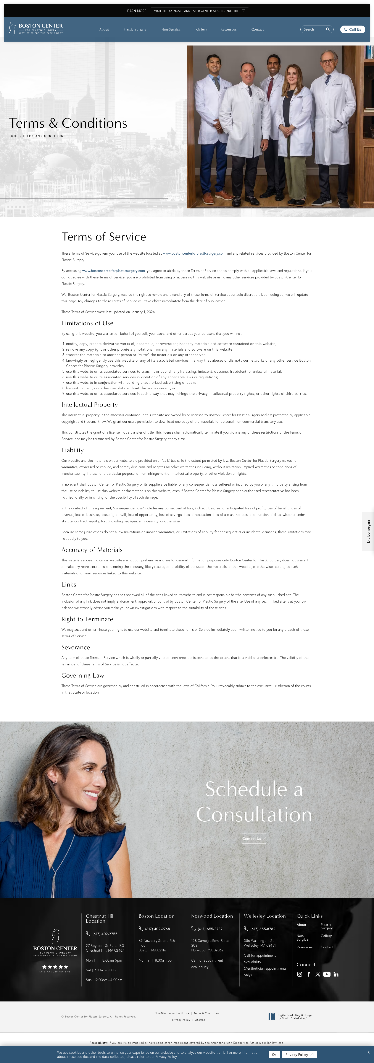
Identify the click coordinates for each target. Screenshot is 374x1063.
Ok (274, 1054)
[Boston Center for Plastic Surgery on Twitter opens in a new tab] (317, 974)
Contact (257, 29)
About (104, 29)
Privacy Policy (181, 1019)
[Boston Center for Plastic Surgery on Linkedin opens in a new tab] (336, 974)
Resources (229, 29)
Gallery (201, 29)
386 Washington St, (260, 943)
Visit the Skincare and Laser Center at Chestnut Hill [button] (197, 11)
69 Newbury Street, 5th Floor (157, 945)
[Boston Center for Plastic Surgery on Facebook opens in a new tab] (308, 974)
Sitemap (200, 1019)
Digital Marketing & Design (295, 1016)
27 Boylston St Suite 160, (105, 947)
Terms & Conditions (206, 1013)
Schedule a (254, 801)
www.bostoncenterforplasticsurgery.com (194, 253)
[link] (55, 969)
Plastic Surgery (135, 29)
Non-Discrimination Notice (172, 1013)
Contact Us (251, 838)
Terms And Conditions (44, 136)
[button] (317, 29)
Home (14, 136)
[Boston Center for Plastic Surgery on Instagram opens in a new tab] (299, 974)
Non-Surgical (171, 29)
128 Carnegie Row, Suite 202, (210, 945)
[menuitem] (300, 974)
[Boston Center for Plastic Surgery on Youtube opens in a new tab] (326, 974)
